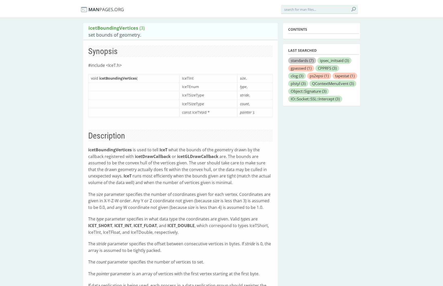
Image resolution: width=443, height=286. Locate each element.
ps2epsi (319, 75)
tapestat (345, 75)
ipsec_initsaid (334, 60)
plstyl (298, 83)
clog (297, 75)
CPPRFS (327, 68)
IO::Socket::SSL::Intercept (315, 98)
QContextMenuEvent (333, 83)
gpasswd (301, 68)
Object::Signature (308, 91)
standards (302, 60)
